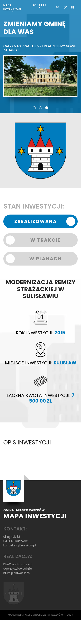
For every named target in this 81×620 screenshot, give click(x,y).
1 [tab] (34, 107)
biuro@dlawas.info (16, 573)
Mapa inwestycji (12, 7)
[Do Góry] (72, 611)
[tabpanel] (40, 58)
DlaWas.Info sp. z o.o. (18, 564)
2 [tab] (40, 107)
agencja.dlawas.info (17, 569)
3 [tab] (46, 107)
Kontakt (40, 5)
